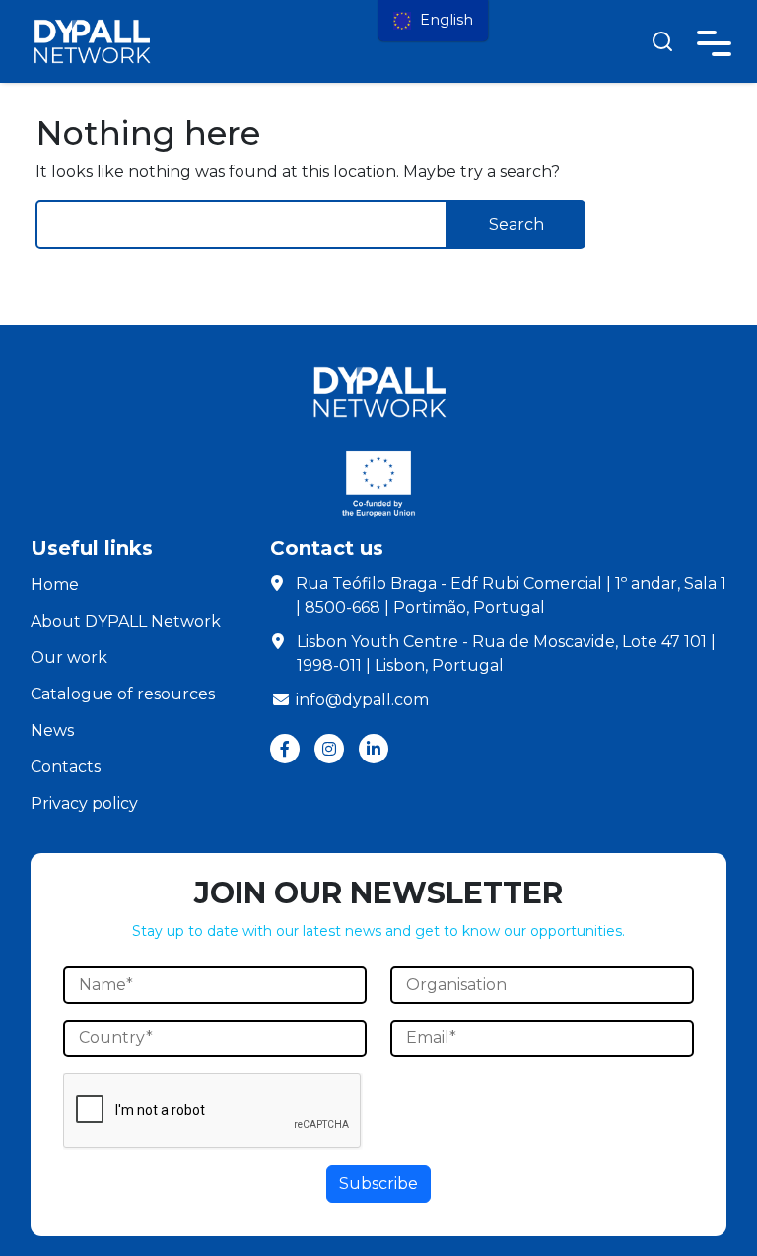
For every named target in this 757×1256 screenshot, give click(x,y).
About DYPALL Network (126, 621)
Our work (69, 657)
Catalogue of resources (123, 694)
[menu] (433, 20)
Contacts (66, 767)
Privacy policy (84, 803)
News (52, 730)
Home (55, 584)
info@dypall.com (362, 700)
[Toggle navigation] (714, 40)
